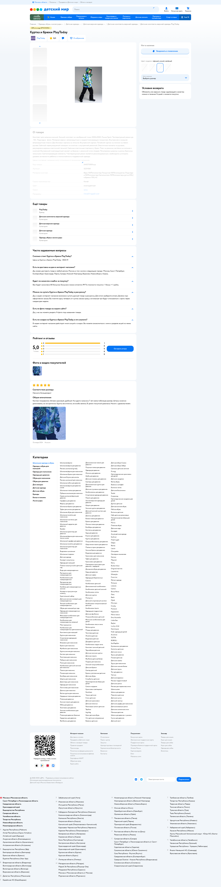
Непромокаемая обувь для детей (120, 519)
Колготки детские (117, 649)
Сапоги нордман (91, 686)
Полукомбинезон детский (95, 617)
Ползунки (89, 598)
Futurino (114, 577)
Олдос (113, 543)
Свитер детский (91, 670)
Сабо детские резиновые (120, 515)
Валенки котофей (117, 485)
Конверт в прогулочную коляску (68, 592)
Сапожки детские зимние (120, 469)
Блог (132, 754)
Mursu (113, 523)
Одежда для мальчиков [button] (42, 472)
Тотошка (114, 583)
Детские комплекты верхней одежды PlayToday (159, 24)
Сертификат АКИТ (76, 758)
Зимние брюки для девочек (95, 550)
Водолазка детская (92, 639)
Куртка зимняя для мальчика (70, 651)
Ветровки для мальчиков (68, 643)
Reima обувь (115, 482)
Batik (113, 597)
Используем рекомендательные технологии (45, 780)
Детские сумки (116, 698)
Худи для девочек (92, 533)
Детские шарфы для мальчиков (122, 704)
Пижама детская (116, 658)
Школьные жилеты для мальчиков (68, 516)
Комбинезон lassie (92, 608)
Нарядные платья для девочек (70, 696)
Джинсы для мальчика (67, 690)
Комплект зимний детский (95, 647)
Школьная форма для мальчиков (71, 471)
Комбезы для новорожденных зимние (70, 588)
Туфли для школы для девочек (70, 509)
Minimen (114, 603)
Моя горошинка (65, 625)
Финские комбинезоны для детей (95, 620)
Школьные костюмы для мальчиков (68, 520)
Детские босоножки (118, 490)
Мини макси (115, 615)
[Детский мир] (49, 9)
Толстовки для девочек (68, 708)
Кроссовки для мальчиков (95, 556)
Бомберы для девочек (93, 527)
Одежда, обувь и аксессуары (49, 24)
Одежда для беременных (94, 578)
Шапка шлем (115, 689)
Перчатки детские (117, 695)
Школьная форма (66, 463)
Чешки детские (91, 695)
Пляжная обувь (116, 525)
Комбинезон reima (92, 592)
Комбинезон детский (93, 584)
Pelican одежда (116, 580)
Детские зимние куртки (94, 653)
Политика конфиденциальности (81, 751)
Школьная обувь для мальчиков (71, 512)
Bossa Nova (115, 592)
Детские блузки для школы (69, 477)
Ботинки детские (117, 512)
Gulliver (114, 537)
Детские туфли (91, 575)
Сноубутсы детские (92, 679)
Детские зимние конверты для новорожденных (70, 600)
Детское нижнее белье (119, 666)
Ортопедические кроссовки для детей (121, 475)
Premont (114, 609)
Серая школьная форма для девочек (69, 497)
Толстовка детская (92, 633)
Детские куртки (91, 595)
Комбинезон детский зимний (96, 589)
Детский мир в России (38, 783)
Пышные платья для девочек (95, 467)
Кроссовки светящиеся (94, 689)
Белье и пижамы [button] (39, 497)
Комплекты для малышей (68, 632)
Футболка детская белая (94, 659)
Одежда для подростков (94, 611)
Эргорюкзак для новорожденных (66, 583)
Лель (112, 594)
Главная (33, 24)
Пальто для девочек (92, 498)
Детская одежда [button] (39, 488)
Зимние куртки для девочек (95, 508)
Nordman (89, 692)
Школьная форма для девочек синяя (70, 487)
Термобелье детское (93, 650)
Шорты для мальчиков (68, 679)
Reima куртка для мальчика (69, 693)
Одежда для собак (167, 748)
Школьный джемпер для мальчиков (68, 547)
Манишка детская (117, 712)
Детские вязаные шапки (119, 707)
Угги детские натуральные (95, 718)
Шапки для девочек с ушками (121, 715)
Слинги (88, 581)
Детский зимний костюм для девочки (96, 512)
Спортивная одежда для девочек (97, 495)
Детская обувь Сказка (118, 463)
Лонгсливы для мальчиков (69, 688)
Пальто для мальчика (67, 670)
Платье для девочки (67, 699)
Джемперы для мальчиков (69, 682)
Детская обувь (91, 676)
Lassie (113, 548)
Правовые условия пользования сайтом (60, 778)
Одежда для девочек (93, 470)
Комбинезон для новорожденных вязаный (69, 621)
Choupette (114, 551)
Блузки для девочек (92, 536)
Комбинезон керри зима (94, 644)
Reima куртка (90, 627)
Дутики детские (116, 504)
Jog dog (88, 712)
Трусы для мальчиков (118, 663)
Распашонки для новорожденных (66, 574)
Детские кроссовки (93, 701)
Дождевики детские (93, 642)
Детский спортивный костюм (96, 601)
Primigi (113, 471)
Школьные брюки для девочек (70, 506)
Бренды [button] (36, 494)
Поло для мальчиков (67, 663)
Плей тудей (115, 540)
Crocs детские (91, 698)
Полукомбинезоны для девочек (97, 542)
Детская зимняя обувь (118, 506)
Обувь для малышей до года (69, 608)
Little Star (114, 620)
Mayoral (113, 560)
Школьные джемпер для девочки (68, 532)
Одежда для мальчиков (68, 685)
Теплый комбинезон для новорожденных (68, 604)
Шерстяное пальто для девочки (97, 544)
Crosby (113, 606)
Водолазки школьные (67, 551)
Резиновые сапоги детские (95, 707)
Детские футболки (92, 614)
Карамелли (115, 612)
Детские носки (116, 652)
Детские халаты (116, 661)
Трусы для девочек (117, 655)
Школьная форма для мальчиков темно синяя (71, 537)
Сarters (113, 589)
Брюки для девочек (92, 521)
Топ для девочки (116, 672)
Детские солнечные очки (120, 709)
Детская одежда (72, 24)
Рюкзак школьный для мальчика (71, 480)
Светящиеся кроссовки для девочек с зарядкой (95, 565)
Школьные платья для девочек (70, 490)
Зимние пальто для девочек (69, 702)
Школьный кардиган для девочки (68, 525)
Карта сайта (74, 764)
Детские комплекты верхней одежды (123, 24)
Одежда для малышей (67, 563)
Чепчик (113, 675)
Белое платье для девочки (95, 519)
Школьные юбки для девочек (70, 483)
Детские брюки (91, 667)
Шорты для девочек (92, 505)
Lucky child (115, 626)
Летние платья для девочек (95, 524)
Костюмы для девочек (93, 530)
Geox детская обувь (92, 715)
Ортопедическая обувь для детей (95, 683)
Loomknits (114, 571)
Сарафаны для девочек (68, 501)
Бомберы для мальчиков (68, 676)
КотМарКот (115, 643)
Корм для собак (166, 745)
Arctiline (114, 635)
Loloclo (113, 586)
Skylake (62, 529)
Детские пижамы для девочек (96, 479)
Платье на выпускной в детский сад (71, 566)
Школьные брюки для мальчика (71, 474)
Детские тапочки (92, 704)
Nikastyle (114, 574)
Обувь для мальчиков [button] (41, 478)
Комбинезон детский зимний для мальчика (70, 666)
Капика (113, 557)
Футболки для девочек (68, 721)
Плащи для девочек (92, 630)
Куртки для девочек (92, 539)
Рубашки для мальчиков (68, 660)
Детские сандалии (117, 479)
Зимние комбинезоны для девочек (69, 711)
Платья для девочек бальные (70, 715)
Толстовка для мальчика (68, 657)
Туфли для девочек (92, 559)
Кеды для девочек (92, 572)
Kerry (113, 563)
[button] (185, 17)
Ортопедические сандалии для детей (122, 500)
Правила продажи (76, 745)
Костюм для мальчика (67, 654)
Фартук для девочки (67, 504)
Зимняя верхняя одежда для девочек (95, 501)
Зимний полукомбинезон (95, 665)
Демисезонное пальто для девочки (95, 464)
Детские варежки (117, 678)
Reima (113, 546)
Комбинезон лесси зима (94, 624)
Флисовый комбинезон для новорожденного (69, 616)
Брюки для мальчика (67, 646)
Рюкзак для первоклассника (121, 686)
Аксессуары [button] (38, 501)
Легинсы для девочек (93, 473)
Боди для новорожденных (69, 570)
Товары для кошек (167, 737)
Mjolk (113, 600)
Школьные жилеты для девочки (71, 544)
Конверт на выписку (67, 560)
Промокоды (74, 748)
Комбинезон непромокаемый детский (96, 604)
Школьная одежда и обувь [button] (43, 463)
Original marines (116, 569)
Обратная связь (75, 761)
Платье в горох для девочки (95, 547)
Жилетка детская (91, 636)
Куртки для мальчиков (68, 635)
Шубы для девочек (92, 476)
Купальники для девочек (119, 646)
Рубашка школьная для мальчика (71, 493)
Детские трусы (116, 669)
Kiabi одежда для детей (119, 632)
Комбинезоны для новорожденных (66, 578)
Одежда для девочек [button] (41, 475)
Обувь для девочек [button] (40, 481)
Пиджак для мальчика (93, 662)
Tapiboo (88, 709)
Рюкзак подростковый (119, 681)
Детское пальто (91, 656)
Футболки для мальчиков (69, 648)
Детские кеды (116, 528)
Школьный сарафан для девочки (71, 541)
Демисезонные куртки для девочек (95, 485)
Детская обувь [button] (38, 491)
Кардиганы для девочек (68, 718)
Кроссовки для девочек (94, 562)
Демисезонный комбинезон (96, 586)
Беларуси (59, 783)
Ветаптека (164, 751)
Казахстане (50, 783)
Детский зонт (116, 721)
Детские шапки (116, 684)
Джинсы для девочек (93, 516)
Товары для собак (167, 743)
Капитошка (115, 629)
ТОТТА (113, 638)
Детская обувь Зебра (118, 466)
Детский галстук (117, 701)
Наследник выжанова (118, 554)
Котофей (114, 531)
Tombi (113, 493)
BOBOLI (114, 640)
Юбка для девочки (66, 705)
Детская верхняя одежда (93, 24)
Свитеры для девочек (93, 482)
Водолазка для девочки (94, 553)
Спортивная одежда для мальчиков (68, 639)
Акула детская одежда (118, 534)
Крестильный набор (67, 596)
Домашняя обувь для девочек (96, 569)
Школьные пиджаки (67, 554)
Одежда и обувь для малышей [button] (41, 467)
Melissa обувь (116, 509)
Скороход (114, 496)
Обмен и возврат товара (78, 743)
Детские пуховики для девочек (97, 489)
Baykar (113, 623)
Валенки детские (91, 721)
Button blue (115, 566)
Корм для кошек (166, 740)
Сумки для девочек (117, 718)
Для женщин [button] (38, 484)
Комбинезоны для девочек (95, 492)
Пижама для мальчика (67, 673)
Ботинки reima (116, 488)
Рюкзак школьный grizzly (68, 469)
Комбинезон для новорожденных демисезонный (71, 629)
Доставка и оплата (76, 737)
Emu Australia (116, 617)
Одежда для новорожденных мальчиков (70, 612)
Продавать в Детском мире (79, 740)
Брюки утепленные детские (95, 673)
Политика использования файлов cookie (82, 755)
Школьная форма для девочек (70, 466)
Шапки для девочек (118, 692)
